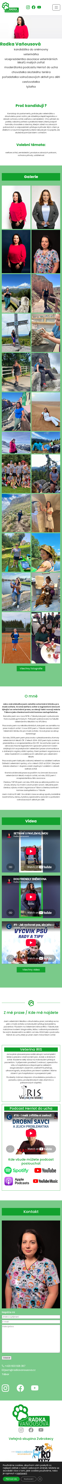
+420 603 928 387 (15, 1366)
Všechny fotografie (31, 668)
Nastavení (28, 1479)
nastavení (21, 1473)
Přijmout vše (11, 1479)
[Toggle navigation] (56, 7)
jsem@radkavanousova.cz (20, 1370)
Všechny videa (31, 969)
